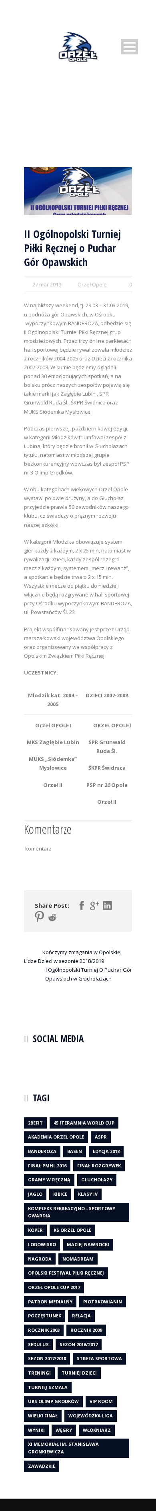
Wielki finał (43, 1416)
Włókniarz (97, 1430)
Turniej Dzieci (79, 1373)
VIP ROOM (101, 1401)
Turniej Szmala (48, 1387)
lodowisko (42, 1244)
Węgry (64, 1430)
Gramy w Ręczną (49, 1180)
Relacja (81, 1316)
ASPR (101, 1137)
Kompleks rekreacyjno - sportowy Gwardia (71, 1212)
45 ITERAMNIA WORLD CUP (84, 1123)
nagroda (40, 1259)
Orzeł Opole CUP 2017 (54, 1287)
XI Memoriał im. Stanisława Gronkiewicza (63, 1448)
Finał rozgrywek (99, 1166)
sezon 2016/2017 (79, 1344)
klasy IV (88, 1194)
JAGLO (35, 1194)
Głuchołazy (96, 1180)
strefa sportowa (99, 1358)
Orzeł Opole (92, 284)
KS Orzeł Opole (72, 1230)
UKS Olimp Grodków (53, 1401)
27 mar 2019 (46, 284)
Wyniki (36, 1430)
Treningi (39, 1373)
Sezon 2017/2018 (47, 1358)
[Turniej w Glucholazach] (78, 191)
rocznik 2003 (44, 1330)
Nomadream (78, 1259)
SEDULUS (38, 1344)
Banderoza (42, 1151)
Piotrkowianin (102, 1302)
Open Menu (129, 46)
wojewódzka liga (90, 1416)
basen (74, 1151)
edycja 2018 (106, 1151)
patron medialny (50, 1302)
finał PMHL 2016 (47, 1166)
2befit (35, 1123)
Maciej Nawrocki (88, 1244)
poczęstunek (44, 1316)
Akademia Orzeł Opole (56, 1137)
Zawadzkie (41, 1466)
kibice (60, 1194)
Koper (35, 1230)
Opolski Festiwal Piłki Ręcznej (66, 1273)
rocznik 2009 (86, 1330)
